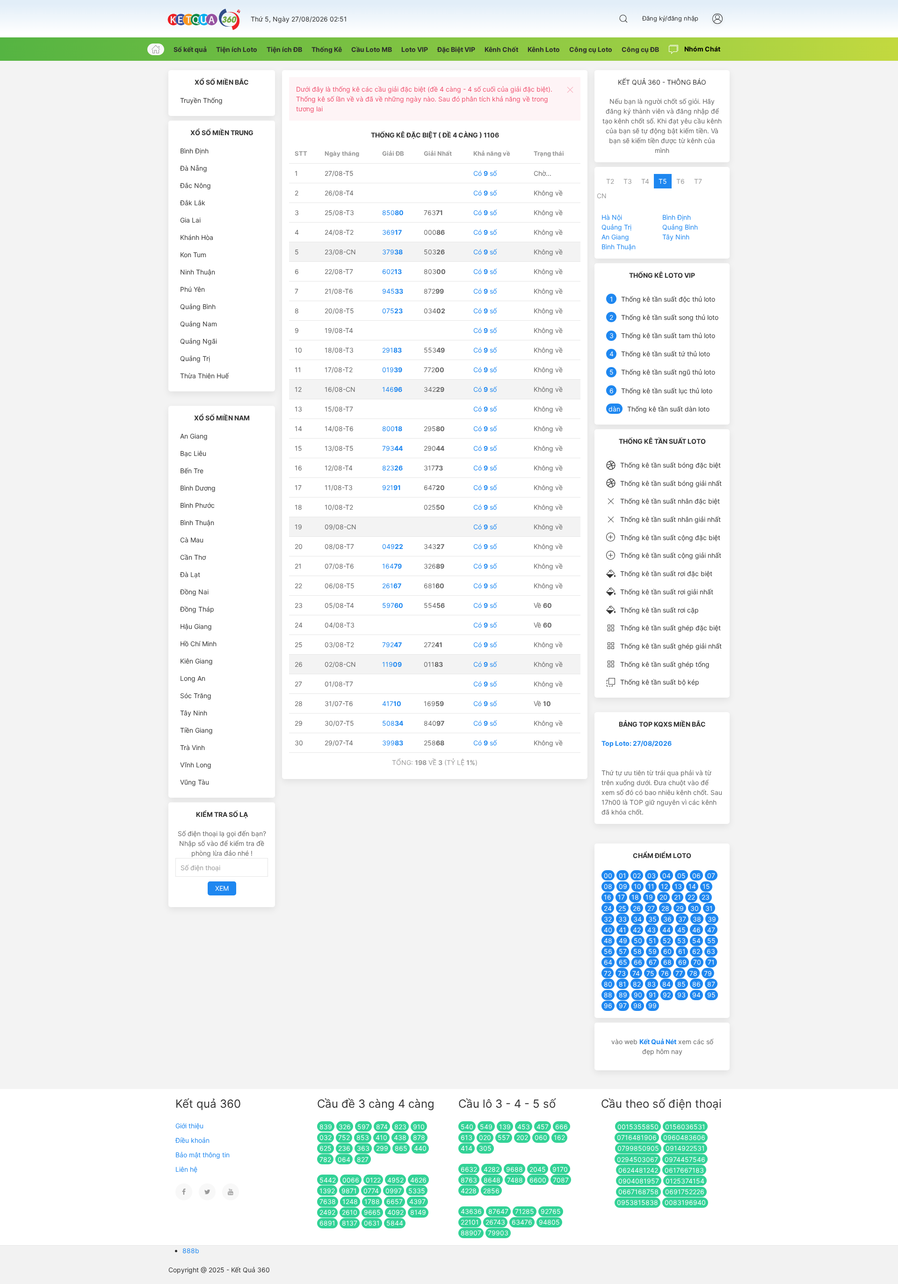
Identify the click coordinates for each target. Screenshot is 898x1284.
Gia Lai (190, 220)
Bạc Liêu (193, 453)
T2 (610, 181)
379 (392, 252)
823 (392, 468)
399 (392, 743)
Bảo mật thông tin (202, 1155)
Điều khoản (192, 1140)
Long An (192, 678)
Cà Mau (191, 540)
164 (392, 566)
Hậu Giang (196, 626)
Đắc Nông (195, 185)
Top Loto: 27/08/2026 (636, 743)
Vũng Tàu (194, 782)
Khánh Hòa (196, 237)
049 (392, 546)
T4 (645, 181)
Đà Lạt (190, 574)
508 (392, 723)
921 (391, 487)
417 (391, 703)
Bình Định (194, 151)
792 (392, 645)
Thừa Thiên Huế (204, 376)
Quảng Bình (198, 306)
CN (602, 196)
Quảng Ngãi (198, 341)
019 (392, 370)
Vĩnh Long (195, 765)
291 (392, 350)
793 (392, 448)
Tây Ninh (193, 713)
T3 (627, 181)
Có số (485, 173)
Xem (222, 888)
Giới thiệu (189, 1126)
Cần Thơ (193, 557)
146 (392, 389)
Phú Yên (192, 289)
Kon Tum (193, 255)
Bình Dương (198, 488)
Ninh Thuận (197, 272)
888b (190, 1251)
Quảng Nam (198, 324)
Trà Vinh (192, 747)
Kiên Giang (196, 661)
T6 (680, 181)
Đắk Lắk (192, 203)
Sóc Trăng (195, 696)
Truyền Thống (201, 100)
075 (392, 311)
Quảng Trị (195, 358)
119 (392, 664)
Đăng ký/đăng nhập (670, 18)
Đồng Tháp (197, 609)
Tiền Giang (196, 730)
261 (391, 586)
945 (392, 291)
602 (392, 271)
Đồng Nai (194, 592)
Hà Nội (611, 217)
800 (392, 429)
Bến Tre (191, 471)
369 (392, 232)
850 (393, 212)
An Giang (194, 436)
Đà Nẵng (193, 168)
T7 (698, 181)
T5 (663, 181)
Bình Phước (197, 505)
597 (392, 605)
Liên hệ (186, 1169)
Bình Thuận (197, 523)
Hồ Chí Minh (198, 644)
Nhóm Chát (701, 49)
